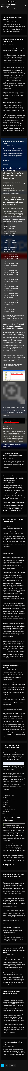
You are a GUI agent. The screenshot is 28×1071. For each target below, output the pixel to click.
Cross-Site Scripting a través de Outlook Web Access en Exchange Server (14, 950)
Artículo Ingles (6, 164)
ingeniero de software (12, 773)
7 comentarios (18, 21)
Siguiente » (12, 1065)
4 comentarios (18, 749)
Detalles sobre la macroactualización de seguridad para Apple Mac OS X (13, 478)
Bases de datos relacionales (9, 825)
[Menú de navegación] (25, 5)
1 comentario (18, 669)
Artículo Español (6, 160)
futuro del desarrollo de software (11, 752)
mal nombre (18, 827)
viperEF (6, 21)
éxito (5, 773)
